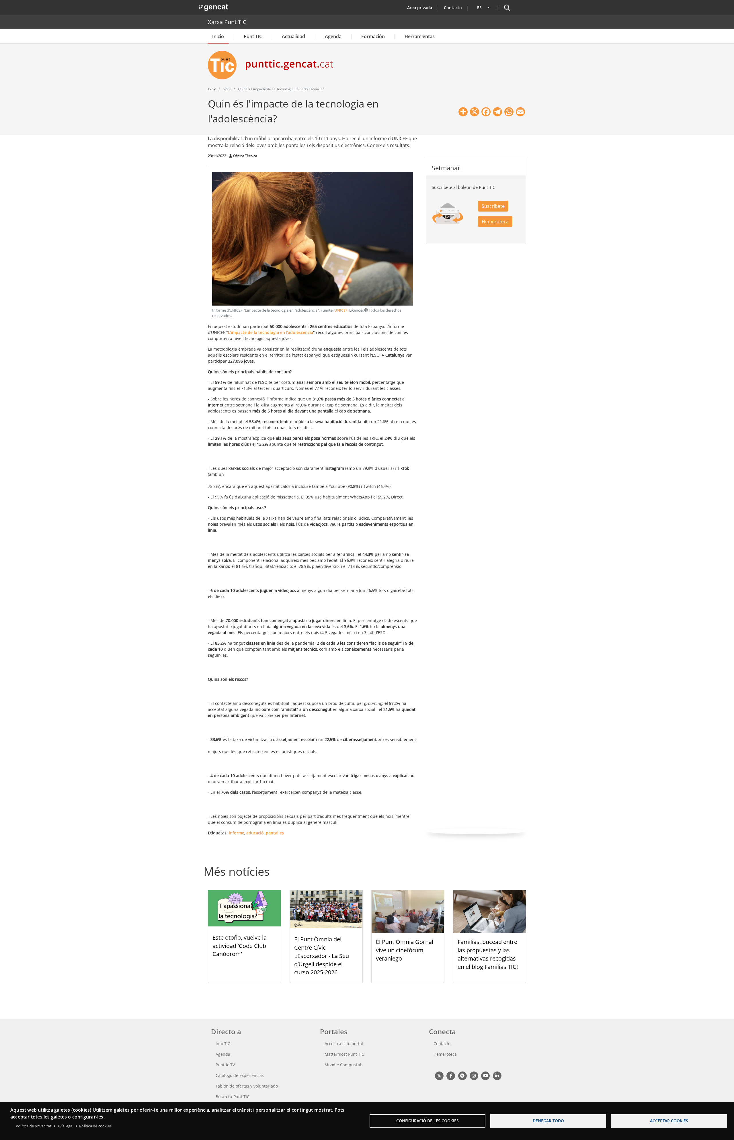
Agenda (333, 36)
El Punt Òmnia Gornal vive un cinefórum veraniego (404, 950)
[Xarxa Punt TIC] (224, 65)
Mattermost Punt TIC (344, 1054)
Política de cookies (95, 1126)
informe (236, 833)
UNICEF (341, 310)
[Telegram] (462, 1075)
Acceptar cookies (669, 1120)
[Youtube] (485, 1075)
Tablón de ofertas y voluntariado (247, 1086)
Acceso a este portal (344, 1043)
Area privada (419, 7)
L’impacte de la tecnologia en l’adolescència (270, 332)
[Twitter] (439, 1075)
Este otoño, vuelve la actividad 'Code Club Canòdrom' (239, 946)
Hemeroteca (495, 221)
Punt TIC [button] (253, 36)
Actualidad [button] (293, 36)
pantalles (275, 833)
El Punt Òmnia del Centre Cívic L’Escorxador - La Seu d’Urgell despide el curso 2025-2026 (321, 955)
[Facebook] (450, 1075)
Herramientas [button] (420, 36)
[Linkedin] (497, 1075)
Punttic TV (225, 1064)
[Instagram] (473, 1075)
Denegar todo (548, 1120)
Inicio (218, 36)
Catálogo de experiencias (240, 1075)
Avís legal (65, 1126)
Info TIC (223, 1043)
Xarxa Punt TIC (227, 22)
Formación (373, 36)
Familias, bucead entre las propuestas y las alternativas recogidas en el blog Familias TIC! (488, 954)
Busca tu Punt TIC (232, 1096)
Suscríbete (493, 206)
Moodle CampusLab (344, 1064)
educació (255, 833)
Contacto (453, 7)
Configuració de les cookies (427, 1120)
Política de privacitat (33, 1126)
